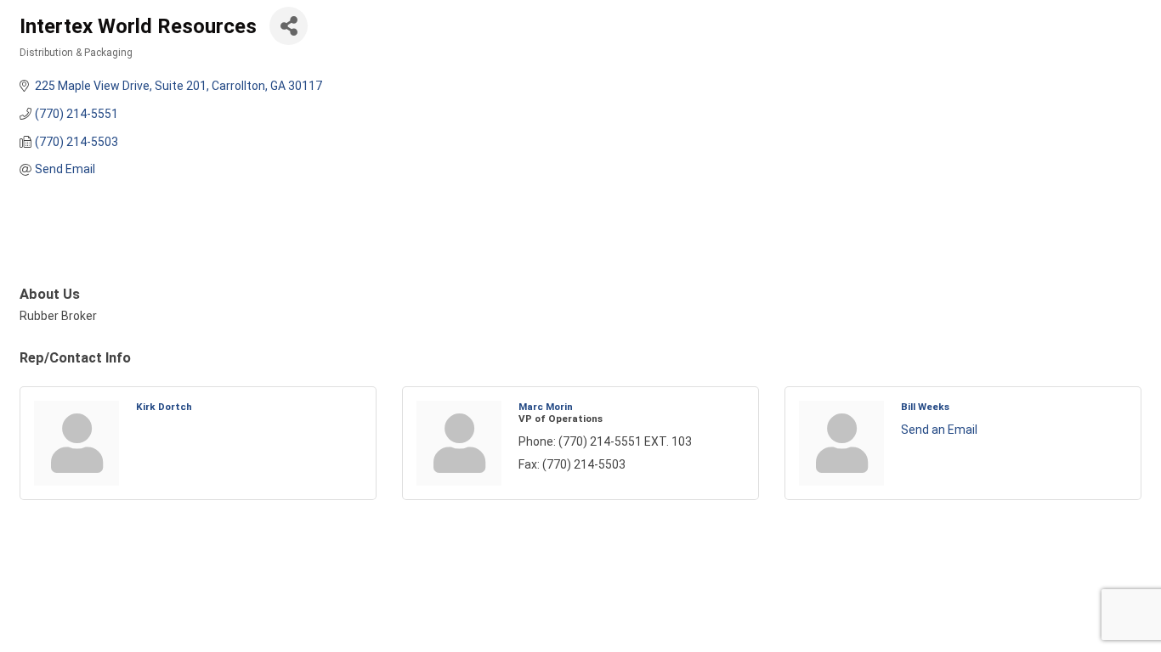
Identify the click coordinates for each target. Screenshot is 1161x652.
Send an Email (939, 429)
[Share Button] (288, 26)
